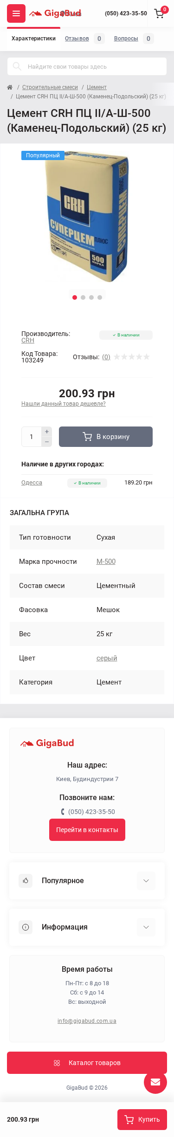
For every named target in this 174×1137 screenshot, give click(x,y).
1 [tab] (74, 297)
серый (107, 658)
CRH (27, 340)
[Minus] (47, 442)
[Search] (17, 66)
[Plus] (47, 431)
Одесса (31, 482)
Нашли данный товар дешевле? (63, 404)
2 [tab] (83, 297)
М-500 (106, 561)
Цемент (97, 87)
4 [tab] (99, 297)
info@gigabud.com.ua (87, 1021)
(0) (106, 357)
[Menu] (16, 13)
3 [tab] (91, 297)
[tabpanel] (87, 216)
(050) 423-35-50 (126, 13)
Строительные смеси (50, 87)
